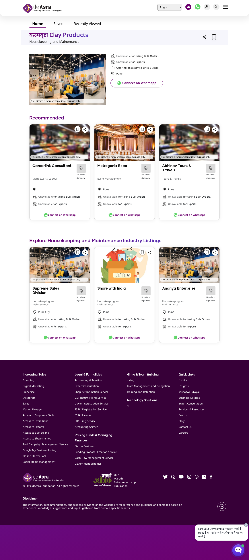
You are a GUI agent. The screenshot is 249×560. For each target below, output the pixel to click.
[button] (205, 37)
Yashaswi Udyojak (189, 392)
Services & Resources (192, 409)
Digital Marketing (33, 386)
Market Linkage (32, 409)
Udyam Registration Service (91, 403)
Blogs (182, 421)
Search (216, 7)
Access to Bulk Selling (36, 432)
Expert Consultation (87, 386)
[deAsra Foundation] (43, 7)
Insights (184, 386)
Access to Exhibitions (35, 421)
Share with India (111, 288)
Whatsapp (197, 7)
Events (183, 415)
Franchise (29, 392)
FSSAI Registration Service (91, 409)
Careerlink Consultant (51, 166)
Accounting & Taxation (88, 380)
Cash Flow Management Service (94, 457)
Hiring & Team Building (143, 374)
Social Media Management (39, 461)
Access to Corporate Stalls (38, 415)
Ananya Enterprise (178, 288)
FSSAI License (83, 415)
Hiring (130, 380)
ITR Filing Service (85, 421)
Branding (28, 380)
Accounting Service (86, 427)
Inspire (183, 380)
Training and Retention (141, 392)
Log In (207, 7)
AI (128, 406)
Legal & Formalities (88, 374)
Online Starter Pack (34, 456)
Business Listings (189, 397)
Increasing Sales (34, 374)
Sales (26, 403)
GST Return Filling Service (90, 397)
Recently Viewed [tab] (87, 23)
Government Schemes (88, 463)
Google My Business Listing (39, 450)
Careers (183, 432)
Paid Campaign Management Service (45, 444)
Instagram (29, 397)
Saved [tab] (58, 23)
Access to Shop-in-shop (37, 438)
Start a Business (84, 446)
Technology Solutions (142, 400)
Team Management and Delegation (148, 386)
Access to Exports (33, 427)
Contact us (185, 427)
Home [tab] (37, 23)
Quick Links (187, 374)
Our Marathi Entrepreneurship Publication (118, 480)
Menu (225, 7)
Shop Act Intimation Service (91, 392)
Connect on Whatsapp (138, 83)
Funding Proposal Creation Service (96, 452)
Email (188, 7)
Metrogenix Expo (112, 166)
